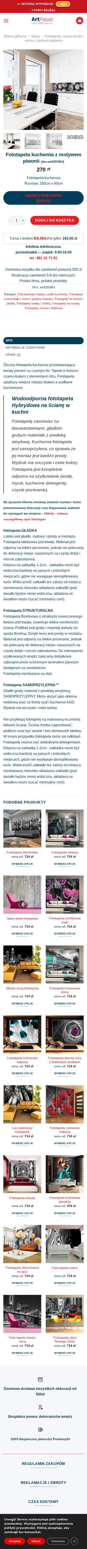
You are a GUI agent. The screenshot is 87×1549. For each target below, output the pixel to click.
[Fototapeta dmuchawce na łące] (22, 1244)
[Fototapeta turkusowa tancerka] (65, 1174)
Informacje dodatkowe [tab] (25, 347)
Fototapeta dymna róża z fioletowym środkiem (64, 1060)
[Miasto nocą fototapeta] (22, 964)
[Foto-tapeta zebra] (65, 1244)
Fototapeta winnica (64, 852)
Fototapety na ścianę (65, 303)
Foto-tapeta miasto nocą (22, 1339)
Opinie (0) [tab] (13, 355)
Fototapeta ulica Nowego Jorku (64, 1339)
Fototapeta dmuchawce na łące (22, 1269)
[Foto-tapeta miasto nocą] (22, 1314)
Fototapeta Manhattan (22, 852)
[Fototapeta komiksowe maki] (65, 895)
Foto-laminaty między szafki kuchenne (42, 294)
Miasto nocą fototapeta (22, 988)
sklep (35, 36)
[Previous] (10, 90)
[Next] (76, 90)
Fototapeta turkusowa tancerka (64, 1199)
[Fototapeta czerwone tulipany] (65, 1104)
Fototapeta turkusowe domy (64, 990)
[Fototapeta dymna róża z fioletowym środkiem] (65, 1034)
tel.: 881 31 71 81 (43, 258)
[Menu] (6, 20)
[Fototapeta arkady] (22, 1174)
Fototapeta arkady (22, 1198)
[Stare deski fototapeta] (22, 895)
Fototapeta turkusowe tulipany (22, 1060)
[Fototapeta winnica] (65, 829)
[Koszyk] (79, 20)
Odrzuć (36, 1541)
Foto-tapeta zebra (64, 1268)
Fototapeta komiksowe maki (65, 920)
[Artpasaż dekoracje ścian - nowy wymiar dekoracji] (42, 21)
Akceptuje (15, 1541)
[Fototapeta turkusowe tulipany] (22, 1034)
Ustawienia (58, 1541)
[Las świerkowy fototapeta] (22, 1104)
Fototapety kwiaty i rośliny (33, 303)
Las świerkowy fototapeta (22, 1130)
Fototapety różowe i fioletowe (43, 308)
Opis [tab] (9, 340)
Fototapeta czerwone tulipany (65, 1130)
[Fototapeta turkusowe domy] (65, 964)
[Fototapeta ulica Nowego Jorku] (65, 1314)
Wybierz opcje (22, 864)
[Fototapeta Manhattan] (22, 829)
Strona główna (14, 36)
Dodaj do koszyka (55, 220)
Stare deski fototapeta (22, 918)
